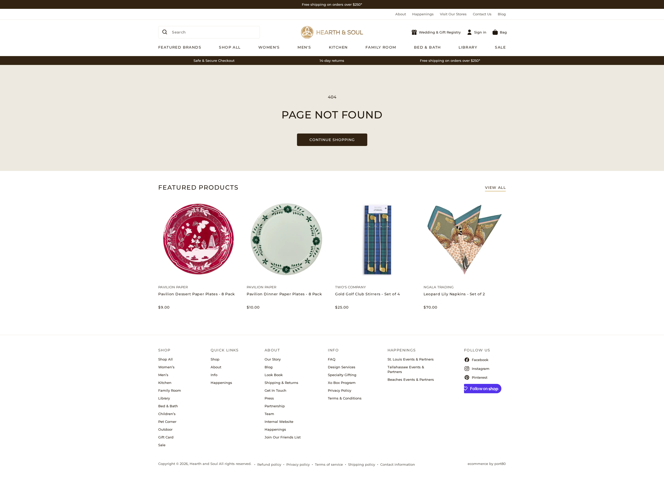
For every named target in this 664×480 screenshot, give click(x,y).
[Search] (164, 32)
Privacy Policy (339, 390)
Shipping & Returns (281, 383)
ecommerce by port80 (487, 464)
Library (164, 398)
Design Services (341, 367)
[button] (500, 32)
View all (495, 187)
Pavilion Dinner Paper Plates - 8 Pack (284, 294)
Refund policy (269, 464)
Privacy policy (298, 464)
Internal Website (279, 421)
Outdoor (165, 429)
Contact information (397, 464)
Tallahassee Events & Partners (406, 369)
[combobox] (209, 32)
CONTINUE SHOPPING (332, 139)
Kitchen (164, 383)
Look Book (274, 375)
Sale (161, 445)
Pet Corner (167, 421)
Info (214, 375)
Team (269, 414)
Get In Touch (275, 390)
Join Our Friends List (283, 437)
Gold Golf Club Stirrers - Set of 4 (367, 294)
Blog (502, 14)
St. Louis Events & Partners (411, 359)
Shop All (165, 359)
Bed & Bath (168, 406)
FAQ (331, 359)
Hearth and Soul (204, 464)
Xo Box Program (342, 383)
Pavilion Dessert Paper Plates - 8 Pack (196, 294)
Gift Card (166, 437)
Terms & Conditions (345, 398)
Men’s (163, 375)
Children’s (167, 414)
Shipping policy (361, 464)
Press (269, 398)
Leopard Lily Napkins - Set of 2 (454, 294)
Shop (215, 359)
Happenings (423, 14)
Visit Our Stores (453, 14)
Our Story (273, 359)
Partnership (275, 406)
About (400, 14)
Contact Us (482, 14)
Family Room (169, 390)
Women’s (166, 367)
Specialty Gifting (342, 375)
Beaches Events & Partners (411, 379)
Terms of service (329, 464)
